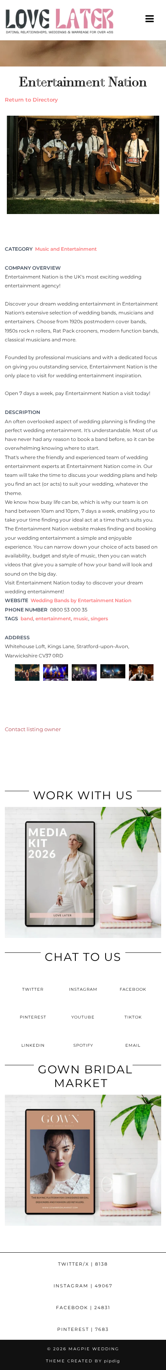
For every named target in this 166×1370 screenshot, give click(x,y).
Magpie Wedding (93, 1348)
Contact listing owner (33, 729)
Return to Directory (31, 99)
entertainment (53, 619)
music (80, 619)
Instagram (83, 1286)
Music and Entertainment (66, 249)
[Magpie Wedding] (83, 23)
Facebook (83, 1307)
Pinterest (83, 1329)
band (27, 619)
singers (99, 619)
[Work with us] (83, 936)
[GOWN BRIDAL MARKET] (83, 1223)
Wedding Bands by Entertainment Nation (81, 600)
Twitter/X (83, 1264)
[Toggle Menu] (150, 18)
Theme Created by (83, 1361)
